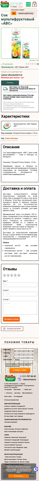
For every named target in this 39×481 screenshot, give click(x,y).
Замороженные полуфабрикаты (17, 419)
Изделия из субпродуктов (26, 414)
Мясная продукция (12, 404)
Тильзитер (18, 445)
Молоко (22, 462)
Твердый (7, 442)
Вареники (14, 422)
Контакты (9, 393)
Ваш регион (7, 360)
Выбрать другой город (26, 13)
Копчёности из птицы (11, 414)
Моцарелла (19, 447)
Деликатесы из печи (10, 409)
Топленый (7, 440)
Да (14, 13)
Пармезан (7, 437)
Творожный (22, 437)
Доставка (17, 393)
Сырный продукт (15, 450)
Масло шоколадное (10, 459)
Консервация (12, 431)
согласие (12, 363)
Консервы (20, 431)
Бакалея (7, 426)
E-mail (5, 356)
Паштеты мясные (17, 411)
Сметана (19, 459)
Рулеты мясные (22, 409)
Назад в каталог (14, 329)
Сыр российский (9, 445)
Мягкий (6, 450)
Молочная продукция (13, 454)
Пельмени (7, 422)
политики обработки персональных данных (18, 365)
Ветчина (6, 416)
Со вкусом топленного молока (19, 442)
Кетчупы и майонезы (21, 429)
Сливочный (14, 437)
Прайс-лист (28, 389)
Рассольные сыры (10, 447)
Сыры (6, 435)
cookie (14, 469)
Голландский (15, 440)
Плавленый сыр (14, 462)
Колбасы (7, 406)
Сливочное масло (10, 457)
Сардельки (7, 411)
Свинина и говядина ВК (17, 406)
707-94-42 (28, 376)
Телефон (6, 353)
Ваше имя (6, 350)
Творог (25, 459)
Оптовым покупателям (11, 400)
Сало (15, 416)
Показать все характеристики (11, 72)
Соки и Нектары (11, 138)
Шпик (11, 416)
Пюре (6, 431)
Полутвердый (24, 440)
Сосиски (30, 409)
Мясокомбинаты (27, 393)
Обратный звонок (29, 379)
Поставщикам (18, 396)
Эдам (25, 447)
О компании (8, 389)
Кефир (27, 462)
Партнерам (17, 389)
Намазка (20, 416)
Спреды (18, 457)
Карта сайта (8, 396)
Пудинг (6, 462)
